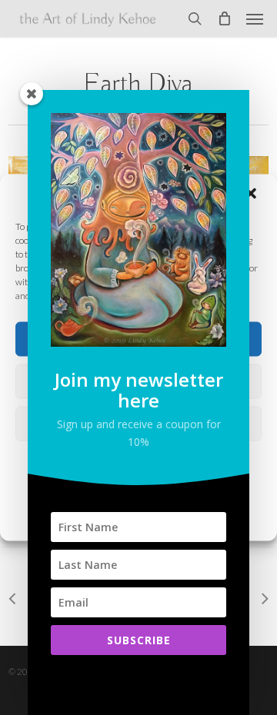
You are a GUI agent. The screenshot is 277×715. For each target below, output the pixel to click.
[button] (254, 18)
